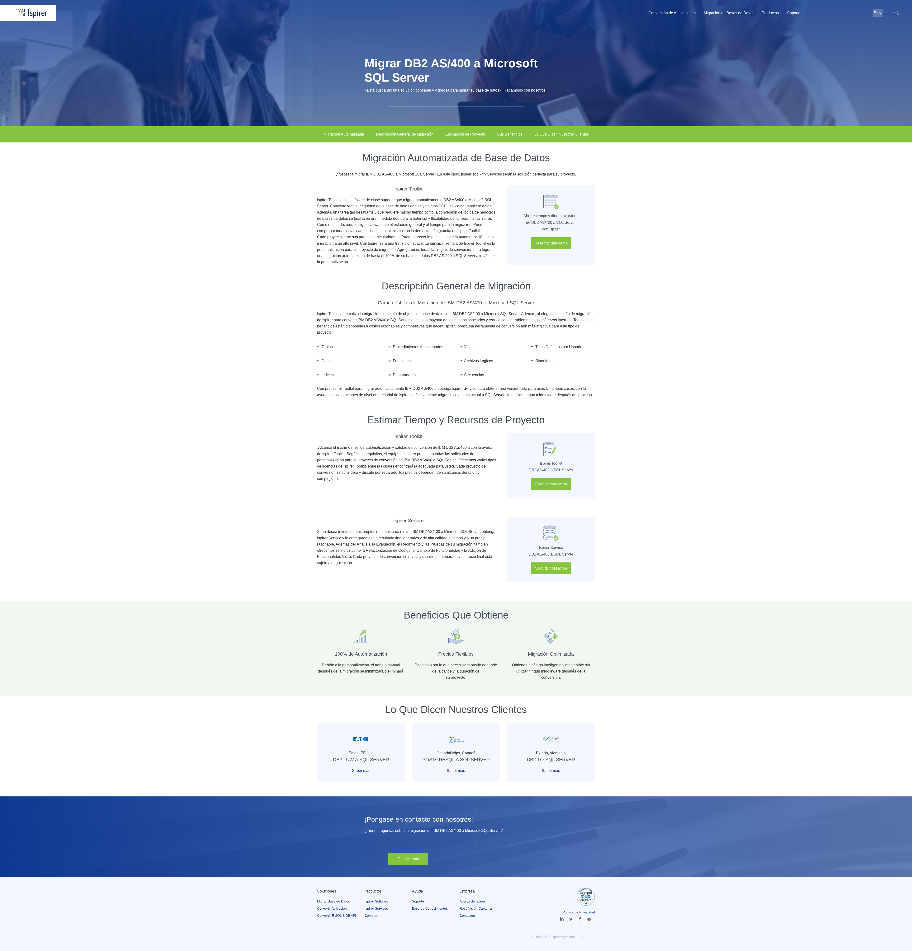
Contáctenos (408, 859)
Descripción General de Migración (404, 134)
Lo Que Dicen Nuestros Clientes (561, 134)
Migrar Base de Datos (333, 901)
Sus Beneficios (509, 134)
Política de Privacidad (579, 912)
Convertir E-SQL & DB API (336, 915)
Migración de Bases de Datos (728, 13)
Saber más (361, 771)
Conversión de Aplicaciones (672, 13)
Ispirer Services (376, 908)
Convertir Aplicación (332, 908)
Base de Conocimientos (430, 908)
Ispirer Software (376, 901)
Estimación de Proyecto (465, 134)
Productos (770, 13)
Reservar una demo (551, 243)
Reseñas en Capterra (476, 908)
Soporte (793, 13)
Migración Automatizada (343, 134)
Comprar (371, 915)
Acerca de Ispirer (472, 901)
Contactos (467, 915)
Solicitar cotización (551, 484)
